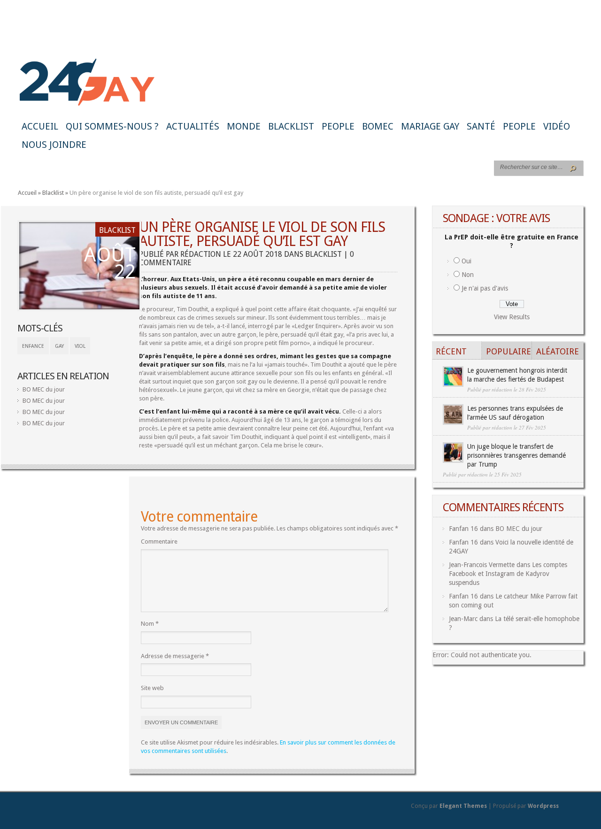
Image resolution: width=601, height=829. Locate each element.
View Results (512, 317)
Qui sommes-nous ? (112, 126)
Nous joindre (54, 144)
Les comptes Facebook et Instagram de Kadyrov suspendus (508, 573)
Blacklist (291, 126)
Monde (244, 126)
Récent (451, 351)
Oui (466, 261)
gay (59, 346)
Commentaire (159, 541)
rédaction (200, 254)
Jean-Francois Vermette (482, 564)
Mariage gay (430, 126)
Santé (481, 126)
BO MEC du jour (44, 389)
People (338, 126)
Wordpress (543, 806)
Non (468, 274)
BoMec (377, 126)
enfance (33, 346)
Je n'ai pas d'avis (485, 288)
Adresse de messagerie (175, 656)
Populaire (508, 351)
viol (80, 346)
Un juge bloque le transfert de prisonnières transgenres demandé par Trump (516, 455)
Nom (150, 623)
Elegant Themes (463, 806)
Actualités (192, 126)
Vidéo (556, 126)
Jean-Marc (463, 618)
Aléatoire (557, 351)
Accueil (40, 126)
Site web (152, 687)
